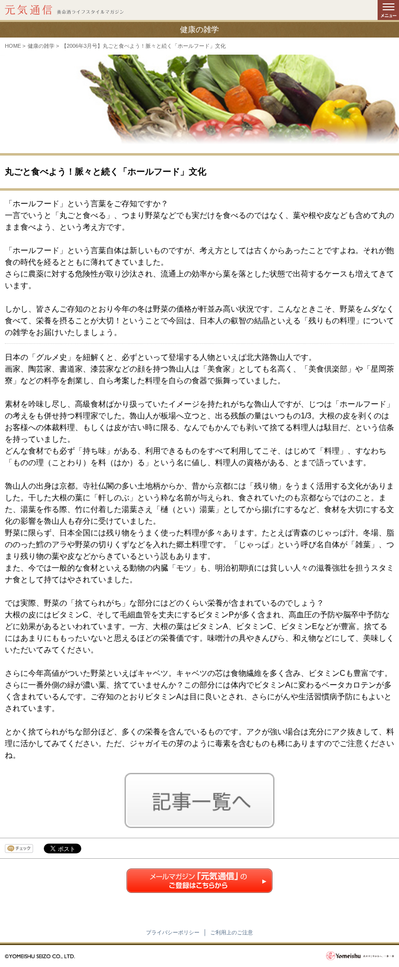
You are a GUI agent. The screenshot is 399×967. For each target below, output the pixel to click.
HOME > (15, 46)
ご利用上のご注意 (231, 932)
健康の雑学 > (43, 46)
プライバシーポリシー (173, 932)
